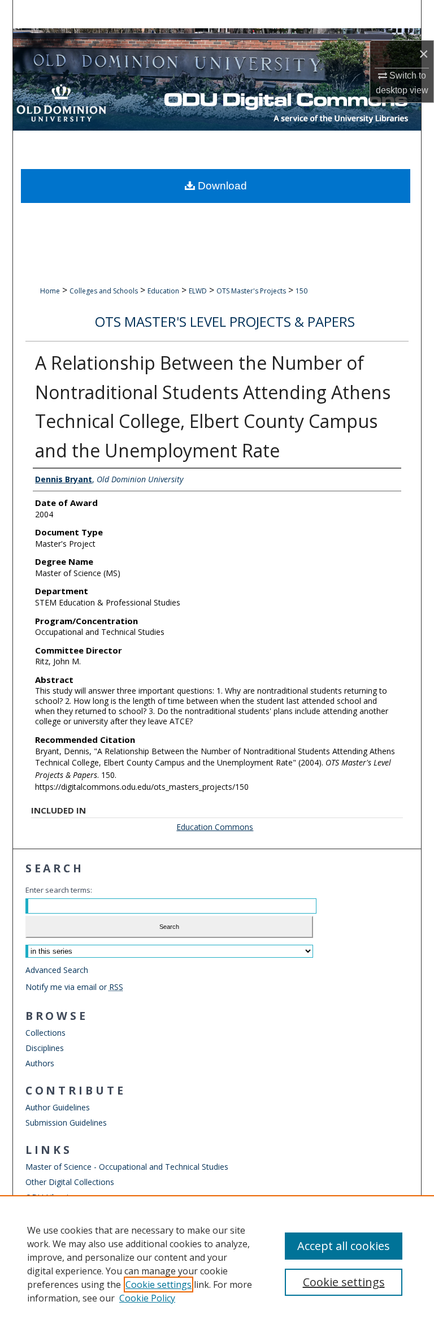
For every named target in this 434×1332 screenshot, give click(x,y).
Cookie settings (158, 1284)
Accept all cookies (343, 1245)
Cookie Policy (147, 1298)
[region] (217, 1263)
